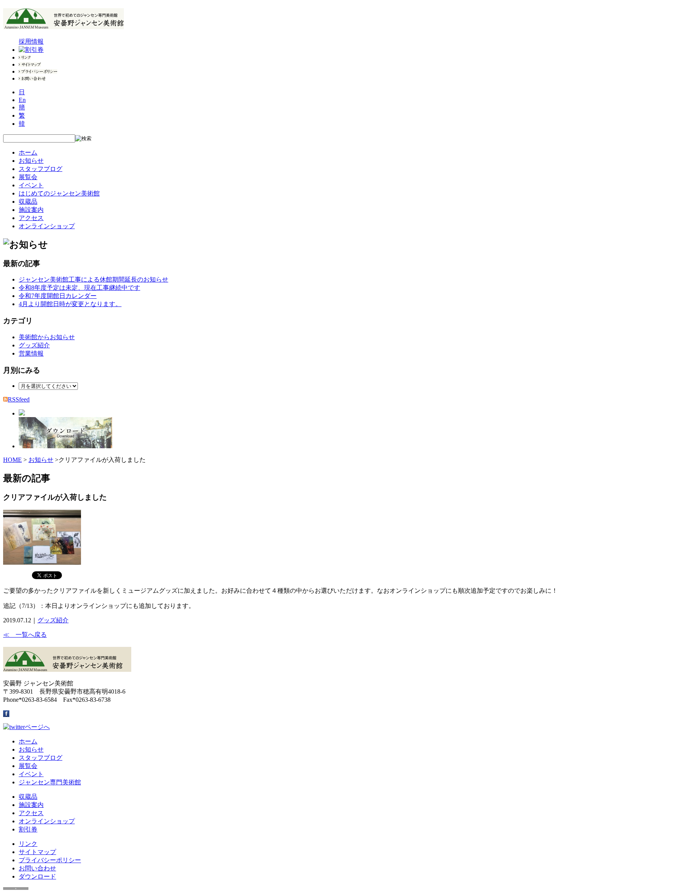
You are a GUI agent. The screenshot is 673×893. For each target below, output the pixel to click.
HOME (12, 459)
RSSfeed (19, 399)
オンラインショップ (47, 226)
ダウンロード (37, 876)
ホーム (28, 152)
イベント (31, 185)
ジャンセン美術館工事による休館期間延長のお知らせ (93, 279)
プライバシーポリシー (50, 860)
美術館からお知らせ (47, 337)
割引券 (28, 829)
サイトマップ (37, 852)
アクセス (31, 218)
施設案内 (31, 209)
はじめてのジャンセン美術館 (59, 193)
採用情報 (31, 41)
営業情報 (31, 353)
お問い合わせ (37, 868)
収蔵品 (28, 201)
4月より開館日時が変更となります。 (70, 304)
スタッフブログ (40, 169)
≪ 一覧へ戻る (25, 634)
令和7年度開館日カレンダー (58, 295)
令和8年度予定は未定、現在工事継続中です (79, 287)
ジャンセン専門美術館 (50, 782)
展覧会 (28, 177)
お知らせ (31, 160)
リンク (28, 843)
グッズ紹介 (34, 345)
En (22, 100)
